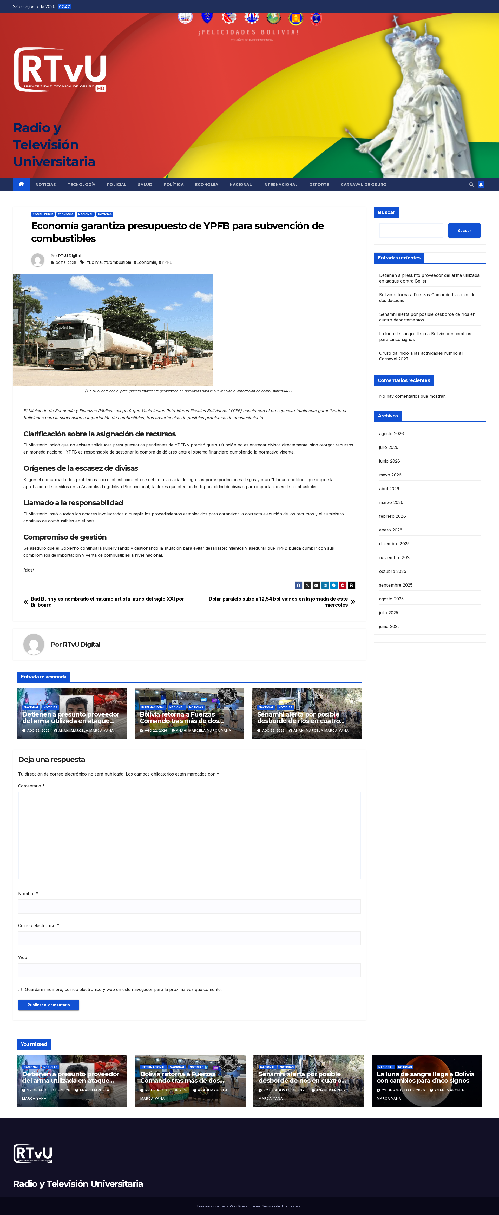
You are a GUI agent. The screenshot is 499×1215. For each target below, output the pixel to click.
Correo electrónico (38, 925)
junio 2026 (389, 460)
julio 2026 (389, 447)
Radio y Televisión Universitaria (54, 144)
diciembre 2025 (394, 543)
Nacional (241, 184)
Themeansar (291, 1206)
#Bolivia (94, 262)
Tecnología (82, 184)
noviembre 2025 (395, 557)
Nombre (28, 893)
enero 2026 (391, 529)
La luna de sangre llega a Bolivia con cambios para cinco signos (425, 1077)
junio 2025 (389, 626)
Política (174, 184)
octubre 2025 (392, 571)
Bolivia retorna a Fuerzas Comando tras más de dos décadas (179, 721)
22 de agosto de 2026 (49, 1090)
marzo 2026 (391, 502)
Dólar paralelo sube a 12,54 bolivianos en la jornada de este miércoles (278, 602)
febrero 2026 (392, 515)
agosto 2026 (391, 433)
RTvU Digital (69, 255)
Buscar (386, 212)
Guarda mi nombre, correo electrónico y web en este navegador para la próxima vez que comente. (123, 989)
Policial (117, 184)
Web (22, 957)
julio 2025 (388, 612)
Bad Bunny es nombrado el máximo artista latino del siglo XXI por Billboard (107, 602)
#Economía (145, 262)
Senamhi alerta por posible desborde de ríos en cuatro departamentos (298, 721)
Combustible (43, 214)
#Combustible (117, 262)
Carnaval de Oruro (364, 184)
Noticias (46, 184)
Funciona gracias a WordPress (222, 1206)
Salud (145, 184)
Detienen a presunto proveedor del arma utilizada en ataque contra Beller (70, 721)
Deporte (319, 184)
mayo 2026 (390, 474)
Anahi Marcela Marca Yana (86, 730)
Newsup (268, 1206)
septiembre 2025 (396, 584)
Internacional (280, 184)
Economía (206, 184)
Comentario (31, 786)
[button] (471, 184)
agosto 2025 (391, 598)
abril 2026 (389, 488)
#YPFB (166, 262)
